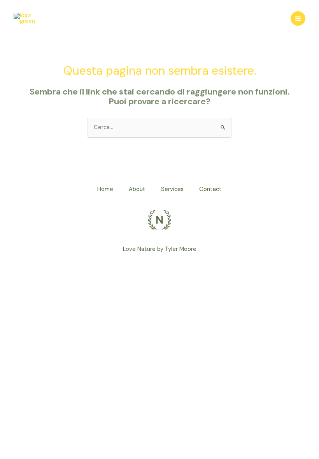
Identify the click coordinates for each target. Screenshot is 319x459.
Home (105, 189)
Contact (210, 189)
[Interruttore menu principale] (298, 18)
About (137, 189)
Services (172, 189)
